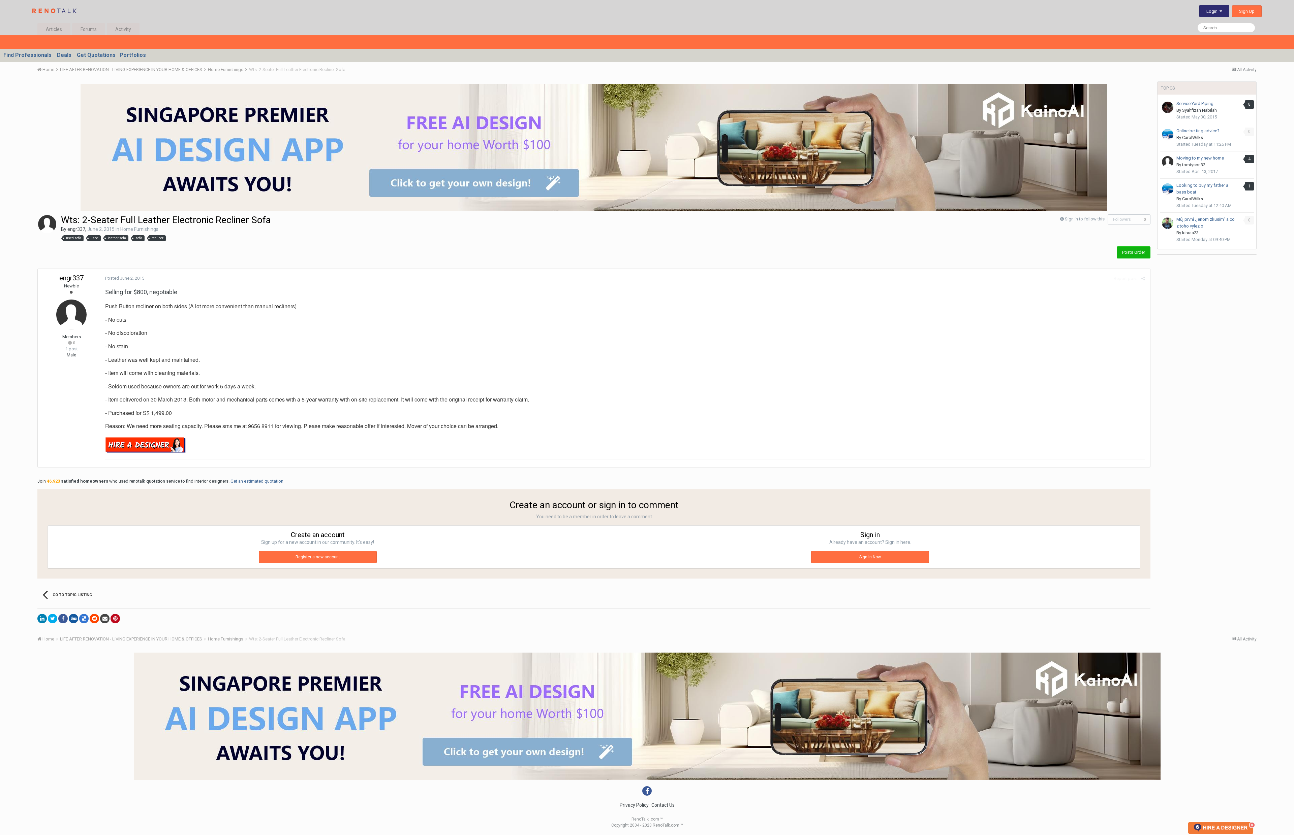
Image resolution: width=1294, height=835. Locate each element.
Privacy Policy (634, 805)
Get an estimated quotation (256, 481)
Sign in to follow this (1085, 218)
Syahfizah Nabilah (1199, 110)
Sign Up (1247, 11)
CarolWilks (1192, 137)
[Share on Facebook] (63, 618)
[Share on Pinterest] (115, 618)
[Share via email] (105, 618)
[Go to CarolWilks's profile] (1167, 134)
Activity (123, 29)
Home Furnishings (139, 229)
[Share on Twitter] (52, 618)
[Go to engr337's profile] (47, 224)
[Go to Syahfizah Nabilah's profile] (1167, 107)
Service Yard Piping (1194, 103)
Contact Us (663, 805)
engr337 (76, 229)
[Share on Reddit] (94, 618)
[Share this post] (1143, 278)
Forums (89, 29)
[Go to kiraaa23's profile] (1167, 223)
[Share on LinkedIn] (42, 618)
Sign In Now (870, 557)
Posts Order (1133, 252)
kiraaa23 (1190, 232)
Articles (54, 29)
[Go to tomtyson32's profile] (1167, 162)
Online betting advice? (1198, 130)
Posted (124, 278)
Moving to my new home (1200, 158)
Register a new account (318, 557)
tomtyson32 (1193, 164)
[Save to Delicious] (84, 618)
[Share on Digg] (73, 618)
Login (1213, 11)
